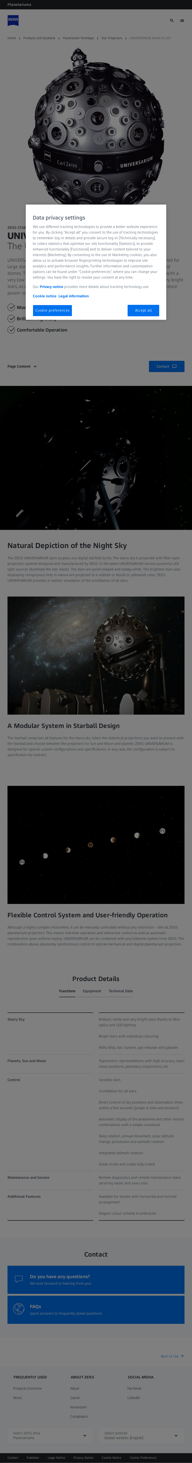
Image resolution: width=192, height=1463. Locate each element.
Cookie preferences (52, 310)
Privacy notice (51, 286)
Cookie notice (44, 296)
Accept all (143, 310)
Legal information (74, 296)
